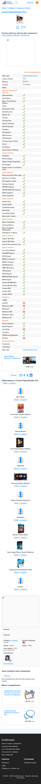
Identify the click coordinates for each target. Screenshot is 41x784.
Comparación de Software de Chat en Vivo (11, 712)
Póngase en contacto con (10, 768)
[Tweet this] (27, 375)
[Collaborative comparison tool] (8, 2)
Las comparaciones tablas (11, 749)
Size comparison (7, 755)
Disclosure (5, 763)
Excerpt (6, 629)
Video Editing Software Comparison (16, 35)
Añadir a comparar (9, 383)
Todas (4, 8)
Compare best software (10, 746)
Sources (7, 635)
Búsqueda (16, 3)
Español (37, 2)
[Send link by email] (20, 375)
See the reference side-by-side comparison (19, 33)
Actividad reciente (30, 763)
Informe (14, 375)
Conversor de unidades (10, 752)
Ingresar (30, 2)
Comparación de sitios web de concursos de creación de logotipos (12, 693)
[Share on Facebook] (24, 375)
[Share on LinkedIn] (31, 375)
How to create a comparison (11, 743)
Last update (8, 648)
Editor (24, 645)
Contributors (8, 653)
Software (11, 8)
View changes (8, 663)
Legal (4, 765)
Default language (28, 640)
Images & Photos (23, 8)
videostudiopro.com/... (30, 75)
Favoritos (17, 27)
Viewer (6, 645)
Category (7, 640)
